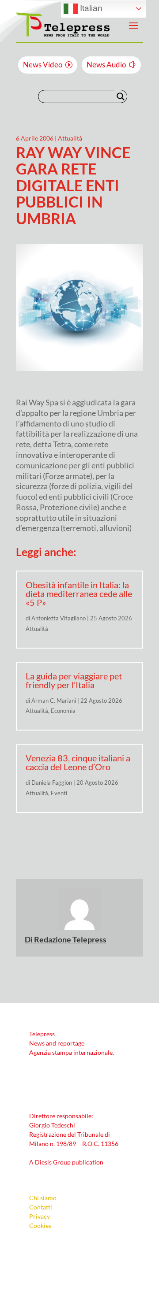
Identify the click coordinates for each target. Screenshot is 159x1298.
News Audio (106, 64)
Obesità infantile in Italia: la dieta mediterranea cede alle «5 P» (79, 593)
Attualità (70, 138)
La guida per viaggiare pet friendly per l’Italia (74, 680)
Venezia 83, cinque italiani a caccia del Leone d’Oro (78, 762)
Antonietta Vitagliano (58, 618)
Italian (90, 8)
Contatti (40, 1207)
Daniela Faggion (51, 782)
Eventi (59, 793)
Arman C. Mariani (53, 700)
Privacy (39, 1216)
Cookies (40, 1225)
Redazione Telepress (70, 939)
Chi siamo (43, 1198)
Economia (63, 710)
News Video (42, 64)
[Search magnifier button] (120, 96)
